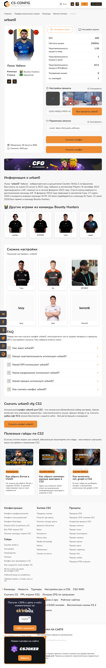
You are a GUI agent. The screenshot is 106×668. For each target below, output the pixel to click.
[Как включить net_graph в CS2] (86, 457)
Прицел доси (75, 545)
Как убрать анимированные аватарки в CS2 (52, 479)
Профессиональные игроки (27, 13)
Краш (39, 529)
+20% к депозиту (24, 628)
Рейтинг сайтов (70, 599)
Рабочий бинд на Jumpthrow (17, 575)
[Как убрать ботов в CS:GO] (19, 457)
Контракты (41, 533)
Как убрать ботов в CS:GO (17, 477)
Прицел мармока (77, 549)
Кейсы (40, 545)
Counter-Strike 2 (47, 471)
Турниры (36, 589)
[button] (70, 103)
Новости (23, 589)
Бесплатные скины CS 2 (81, 605)
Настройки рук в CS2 (57, 589)
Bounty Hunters (60, 13)
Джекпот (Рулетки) (45, 525)
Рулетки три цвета (45, 517)
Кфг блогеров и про (46, 599)
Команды (46, 13)
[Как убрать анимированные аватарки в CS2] (53, 457)
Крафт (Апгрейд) (44, 541)
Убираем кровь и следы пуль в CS (18, 580)
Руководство (12, 471)
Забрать (24, 658)
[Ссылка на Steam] (9, 81)
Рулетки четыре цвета (47, 521)
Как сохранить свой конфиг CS (18, 565)
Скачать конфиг (73, 139)
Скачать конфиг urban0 (20, 424)
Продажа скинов (44, 513)
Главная (8, 13)
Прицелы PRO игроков (79, 561)
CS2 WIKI (78, 589)
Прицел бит (74, 553)
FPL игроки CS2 (30, 594)
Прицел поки (75, 529)
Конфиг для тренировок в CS (17, 561)
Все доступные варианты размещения (54, 634)
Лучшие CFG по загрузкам (58, 594)
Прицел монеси (76, 537)
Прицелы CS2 (75, 513)
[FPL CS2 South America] (36, 32)
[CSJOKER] (24, 649)
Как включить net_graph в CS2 (82, 477)
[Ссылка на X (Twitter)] (15, 81)
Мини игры (42, 537)
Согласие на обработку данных (51, 640)
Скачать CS (11, 594)
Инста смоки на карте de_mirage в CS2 (14, 570)
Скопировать (96, 89)
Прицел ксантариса (78, 533)
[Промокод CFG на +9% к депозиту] (53, 164)
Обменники (42, 549)
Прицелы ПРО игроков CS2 (82, 517)
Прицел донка (75, 541)
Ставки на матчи (44, 553)
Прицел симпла (76, 525)
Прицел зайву (75, 557)
